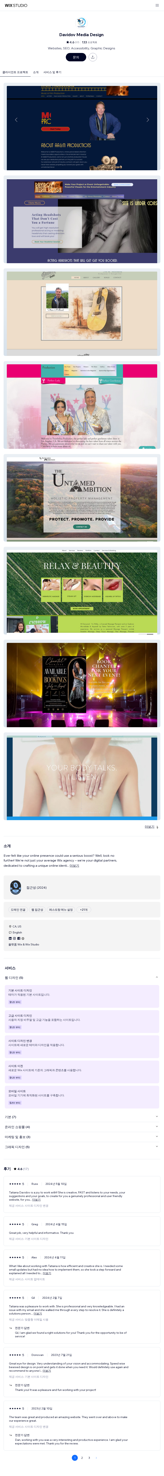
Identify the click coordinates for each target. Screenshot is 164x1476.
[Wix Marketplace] (16, 5)
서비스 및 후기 (52, 72)
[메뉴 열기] (157, 5)
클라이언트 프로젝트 (15, 72)
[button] (82, 126)
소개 (36, 72)
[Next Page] (96, 1458)
